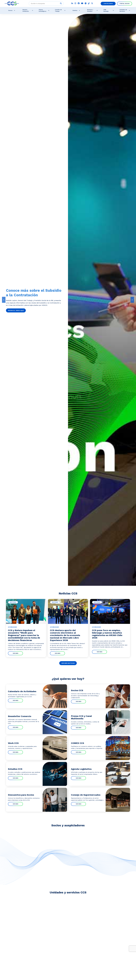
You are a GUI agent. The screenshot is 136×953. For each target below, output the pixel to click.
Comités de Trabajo (58, 10)
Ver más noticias (68, 663)
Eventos (75, 10)
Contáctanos (108, 3)
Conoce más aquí (14, 312)
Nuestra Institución (26, 10)
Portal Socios (124, 3)
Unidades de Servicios (123, 10)
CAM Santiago (106, 10)
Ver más (15, 653)
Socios (10, 10)
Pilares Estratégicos (42, 10)
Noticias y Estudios (90, 10)
